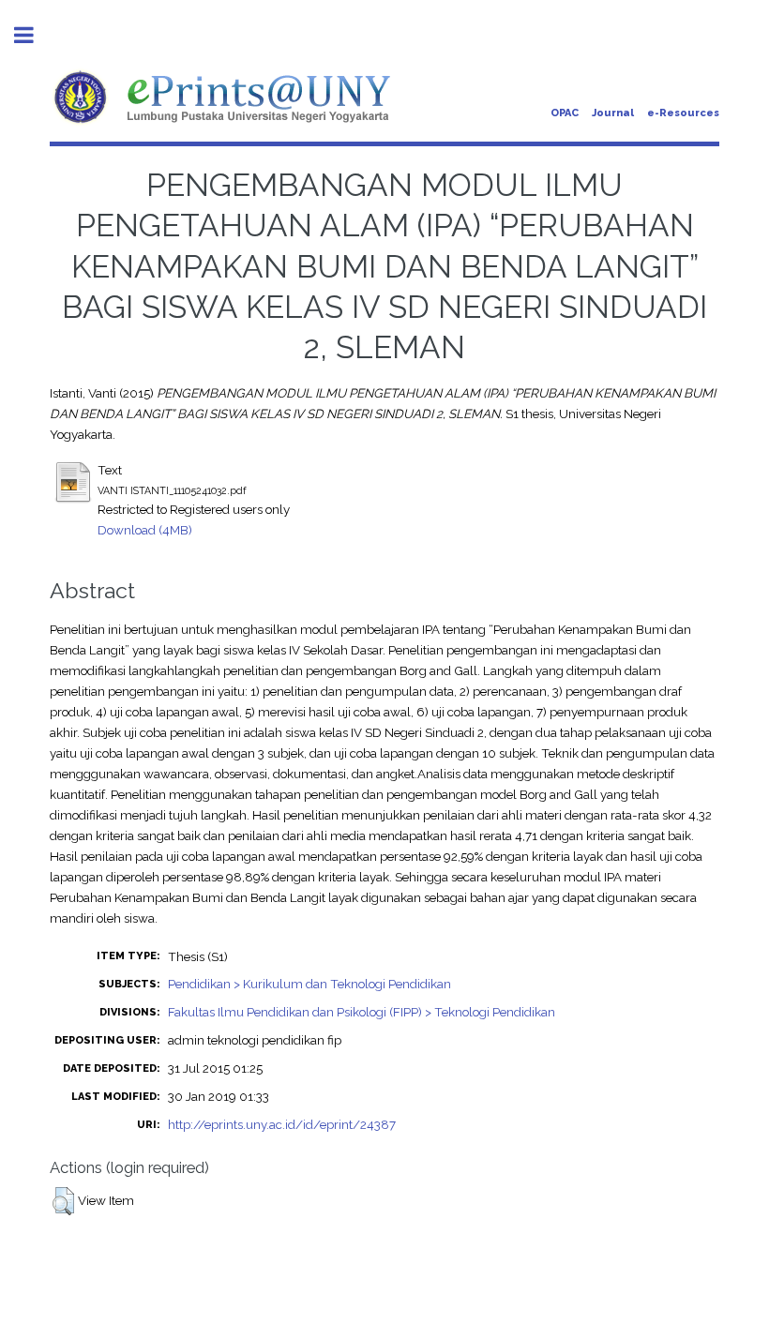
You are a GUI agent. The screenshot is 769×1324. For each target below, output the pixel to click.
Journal (613, 113)
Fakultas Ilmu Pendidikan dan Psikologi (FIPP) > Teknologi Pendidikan (361, 1011)
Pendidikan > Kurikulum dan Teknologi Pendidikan (309, 983)
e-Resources (683, 113)
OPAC (564, 113)
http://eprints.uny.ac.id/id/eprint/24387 (282, 1124)
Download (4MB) (145, 529)
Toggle (34, 35)
